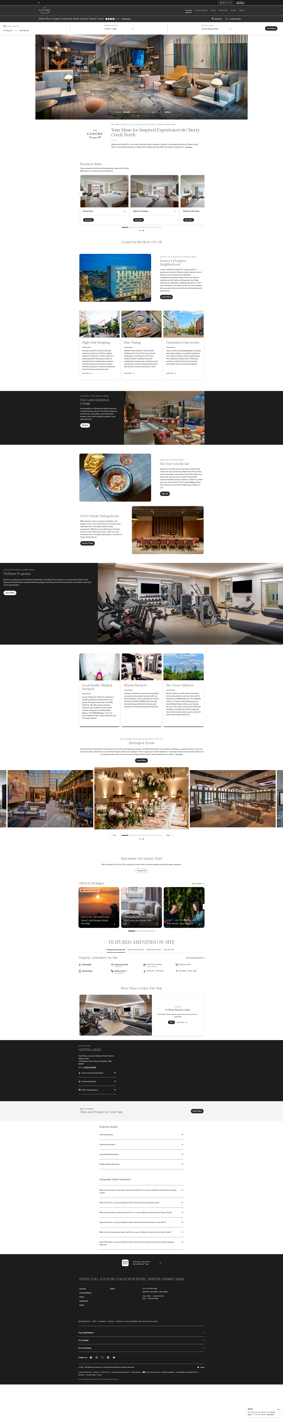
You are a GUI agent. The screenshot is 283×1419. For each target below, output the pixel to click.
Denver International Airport (92, 1073)
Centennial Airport (89, 1081)
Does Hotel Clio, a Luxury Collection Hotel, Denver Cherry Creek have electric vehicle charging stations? (136, 1243)
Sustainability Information (109, 1164)
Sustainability (86, 964)
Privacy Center (135, 1372)
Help (99, 1375)
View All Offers (197, 883)
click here (270, 1414)
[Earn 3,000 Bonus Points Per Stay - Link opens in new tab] (98, 907)
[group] (141, 418)
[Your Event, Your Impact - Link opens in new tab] (184, 907)
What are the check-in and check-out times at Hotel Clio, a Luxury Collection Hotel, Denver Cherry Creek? (137, 1191)
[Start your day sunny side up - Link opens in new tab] (141, 907)
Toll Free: (153, 1296)
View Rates (88, 220)
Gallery (241, 10)
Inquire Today (87, 543)
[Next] (204, 193)
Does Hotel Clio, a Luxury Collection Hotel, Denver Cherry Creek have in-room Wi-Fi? (132, 1222)
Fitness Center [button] (119, 971)
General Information (107, 1144)
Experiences (223, 10)
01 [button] (140, 839)
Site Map (81, 1375)
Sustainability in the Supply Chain (186, 1372)
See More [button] (188, 147)
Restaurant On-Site (121, 964)
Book (171, 1022)
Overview (188, 10)
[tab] (116, 950)
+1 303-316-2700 (234, 19)
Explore (85, 425)
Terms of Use (105, 1372)
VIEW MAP (218, 19)
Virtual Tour (141, 871)
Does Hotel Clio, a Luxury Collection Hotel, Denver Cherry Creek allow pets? (129, 1203)
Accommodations (201, 10)
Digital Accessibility (168, 1372)
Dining (213, 10)
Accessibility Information (109, 1154)
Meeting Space (87, 971)
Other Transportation (90, 1090)
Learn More (166, 297)
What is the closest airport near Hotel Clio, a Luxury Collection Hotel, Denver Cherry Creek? (135, 1232)
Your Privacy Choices (153, 1372)
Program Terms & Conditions (120, 1372)
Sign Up (165, 494)
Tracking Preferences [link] (84, 1372)
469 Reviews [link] (126, 19)
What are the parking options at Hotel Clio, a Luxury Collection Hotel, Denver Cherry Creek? (135, 1212)
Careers (96, 1372)
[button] (226, 2)
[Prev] (81, 193)
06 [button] (143, 839)
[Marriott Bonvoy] (239, 2)
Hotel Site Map (90, 1375)
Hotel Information (106, 1135)
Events (233, 10)
